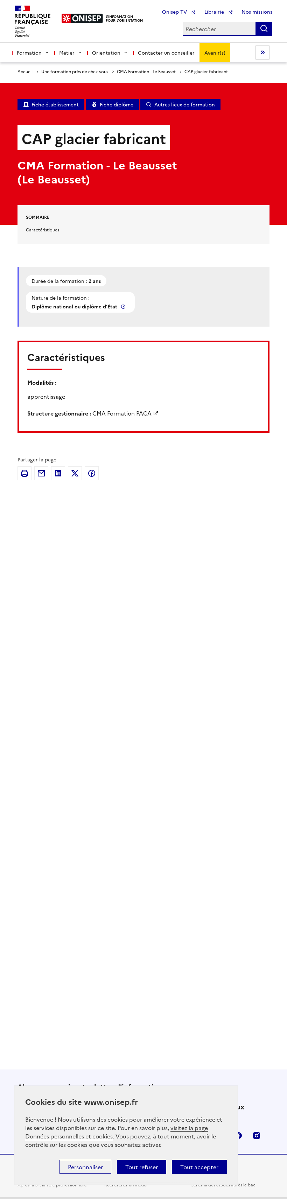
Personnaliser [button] (85, 1167)
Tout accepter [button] (199, 1167)
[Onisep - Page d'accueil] (82, 18)
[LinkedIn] (58, 473)
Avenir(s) (214, 52)
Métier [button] (67, 52)
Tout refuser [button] (141, 1167)
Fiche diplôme (116, 104)
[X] (75, 473)
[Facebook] (92, 473)
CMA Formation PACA (122, 413)
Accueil (25, 71)
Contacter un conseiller (166, 52)
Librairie (214, 11)
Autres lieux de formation (184, 104)
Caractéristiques (42, 229)
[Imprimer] (24, 473)
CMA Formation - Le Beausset (146, 71)
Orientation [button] (106, 52)
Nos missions (256, 11)
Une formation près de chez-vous (74, 71)
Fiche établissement (55, 104)
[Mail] (41, 473)
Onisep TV (175, 11)
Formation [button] (29, 52)
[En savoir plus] (124, 306)
